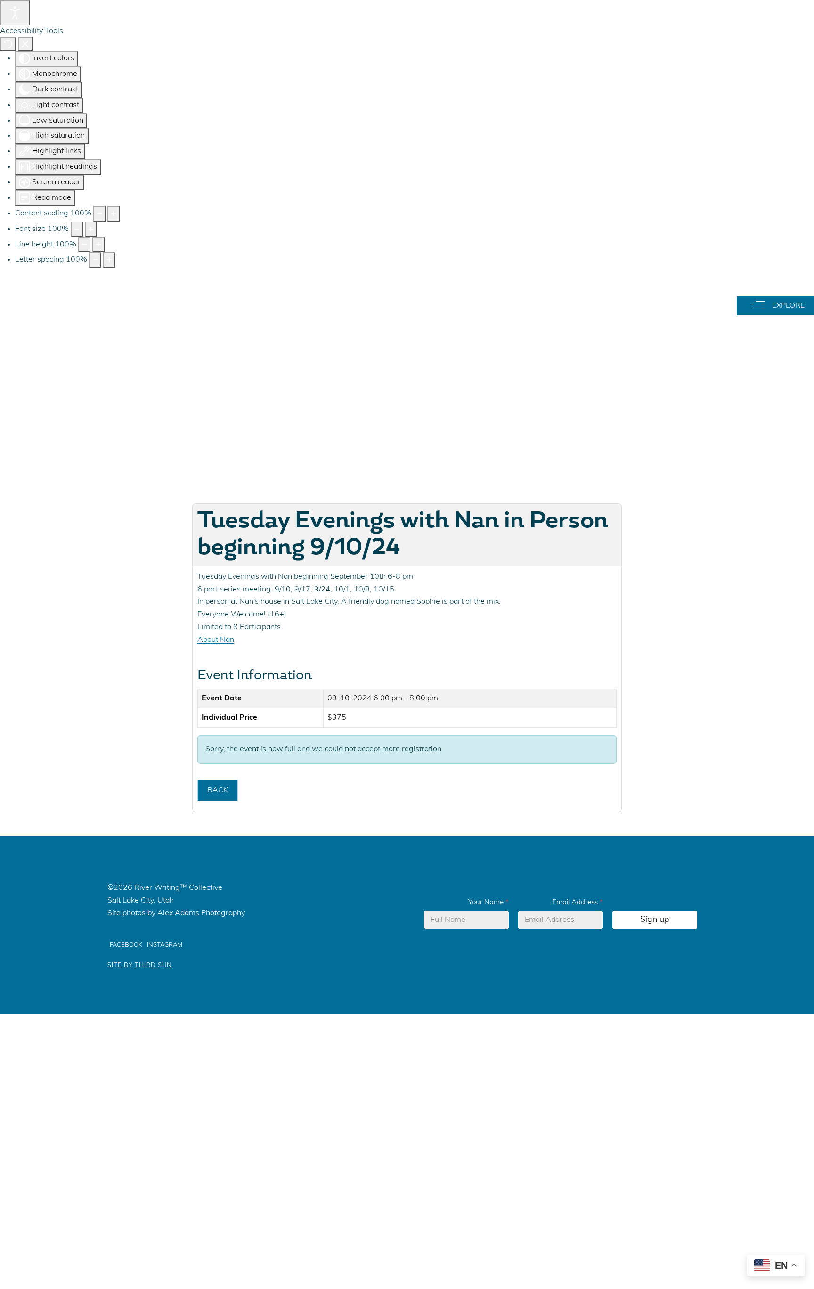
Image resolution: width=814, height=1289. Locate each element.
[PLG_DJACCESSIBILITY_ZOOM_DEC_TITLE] (99, 214)
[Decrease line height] (84, 245)
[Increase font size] (91, 229)
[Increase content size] (113, 214)
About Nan (215, 640)
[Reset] (8, 44)
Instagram (164, 945)
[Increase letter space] (109, 260)
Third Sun (153, 965)
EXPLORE (785, 305)
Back (217, 790)
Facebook (126, 945)
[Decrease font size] (77, 229)
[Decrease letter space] (95, 260)
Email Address (577, 902)
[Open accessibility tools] (15, 12)
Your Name (488, 902)
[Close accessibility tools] (25, 44)
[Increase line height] (98, 245)
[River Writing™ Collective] (413, 303)
